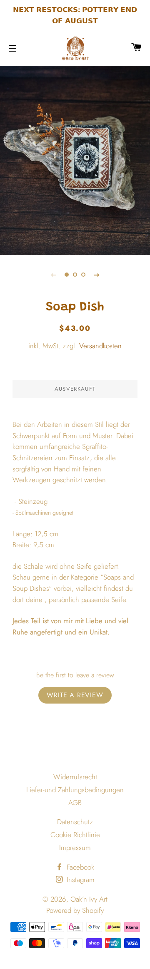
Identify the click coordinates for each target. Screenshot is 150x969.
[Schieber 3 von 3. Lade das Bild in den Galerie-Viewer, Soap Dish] (83, 274)
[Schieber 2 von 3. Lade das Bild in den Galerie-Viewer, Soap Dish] (75, 274)
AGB (75, 803)
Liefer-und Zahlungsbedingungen (75, 790)
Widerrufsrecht (75, 777)
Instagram (80, 880)
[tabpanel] (75, 159)
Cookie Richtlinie (75, 835)
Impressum (75, 848)
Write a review (75, 695)
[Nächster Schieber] (97, 274)
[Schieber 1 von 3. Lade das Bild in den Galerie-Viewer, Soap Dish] (66, 274)
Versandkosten (100, 346)
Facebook (79, 867)
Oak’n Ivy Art (89, 899)
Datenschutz (75, 822)
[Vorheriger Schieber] (53, 274)
